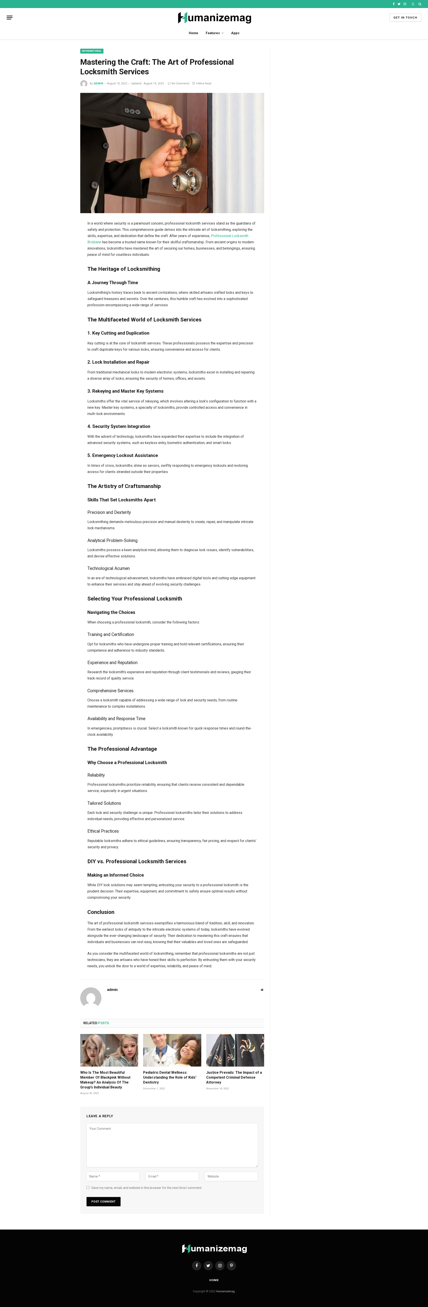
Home (193, 33)
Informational (92, 51)
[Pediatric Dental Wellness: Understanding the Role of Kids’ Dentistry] (172, 1050)
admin (98, 83)
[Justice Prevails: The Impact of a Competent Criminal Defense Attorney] (235, 1050)
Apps (235, 33)
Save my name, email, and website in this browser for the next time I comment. (146, 1188)
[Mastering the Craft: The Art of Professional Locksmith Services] (172, 153)
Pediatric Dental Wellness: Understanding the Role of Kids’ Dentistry (169, 1077)
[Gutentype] (214, 17)
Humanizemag (225, 1291)
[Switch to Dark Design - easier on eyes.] (413, 4)
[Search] (419, 4)
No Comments (180, 83)
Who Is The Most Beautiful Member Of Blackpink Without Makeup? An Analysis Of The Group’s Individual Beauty (105, 1079)
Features (213, 33)
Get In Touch (405, 17)
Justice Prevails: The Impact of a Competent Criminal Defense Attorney (234, 1077)
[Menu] (9, 18)
